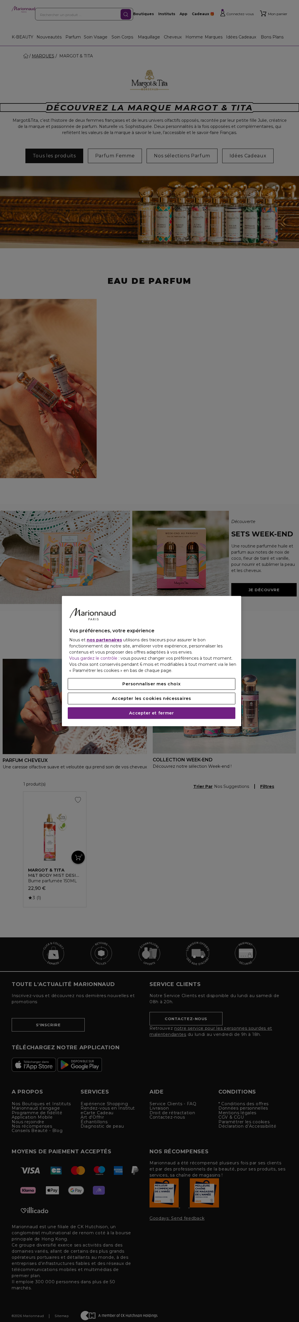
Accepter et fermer (151, 713)
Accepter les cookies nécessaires (151, 698)
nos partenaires (104, 639)
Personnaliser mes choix (151, 683)
